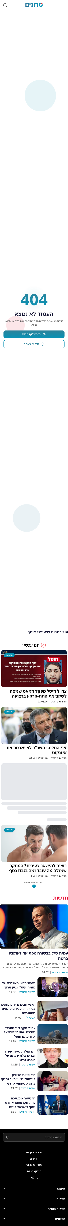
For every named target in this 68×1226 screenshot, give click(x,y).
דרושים (34, 1159)
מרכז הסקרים (34, 1152)
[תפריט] (62, 4)
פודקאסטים (34, 1171)
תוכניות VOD (34, 1165)
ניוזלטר (34, 1177)
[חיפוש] (5, 5)
